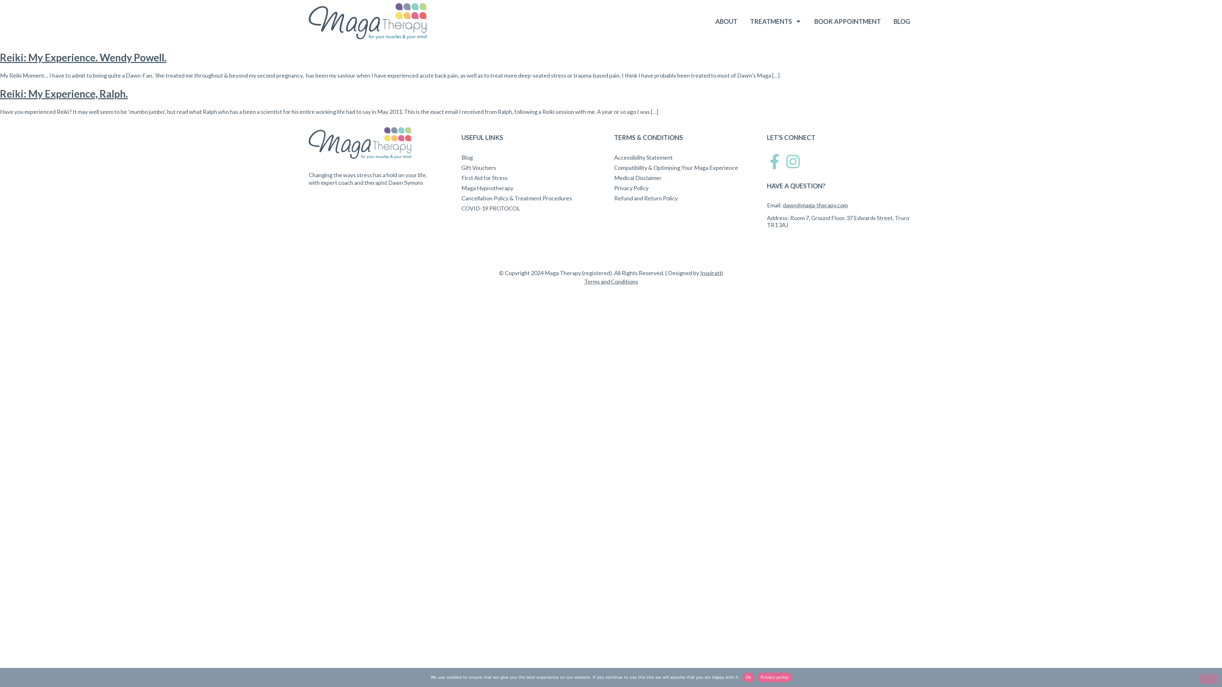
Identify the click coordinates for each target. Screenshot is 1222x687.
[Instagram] (793, 161)
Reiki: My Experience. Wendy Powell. (83, 57)
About (726, 21)
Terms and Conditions (611, 281)
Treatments (771, 21)
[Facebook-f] (774, 161)
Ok (748, 677)
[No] (1208, 679)
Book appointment (847, 21)
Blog (902, 21)
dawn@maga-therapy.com (815, 205)
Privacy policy (775, 677)
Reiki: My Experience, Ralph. (64, 93)
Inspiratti (711, 272)
